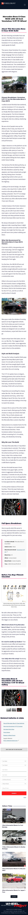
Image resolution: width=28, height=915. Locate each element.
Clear (25, 797)
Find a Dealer (6, 732)
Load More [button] (14, 896)
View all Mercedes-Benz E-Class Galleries (13, 723)
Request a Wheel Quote (9, 735)
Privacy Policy (23, 913)
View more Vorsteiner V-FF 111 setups (12, 726)
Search (14, 793)
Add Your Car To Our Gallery (14, 749)
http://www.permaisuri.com (10, 740)
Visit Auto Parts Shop (8, 729)
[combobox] (14, 761)
